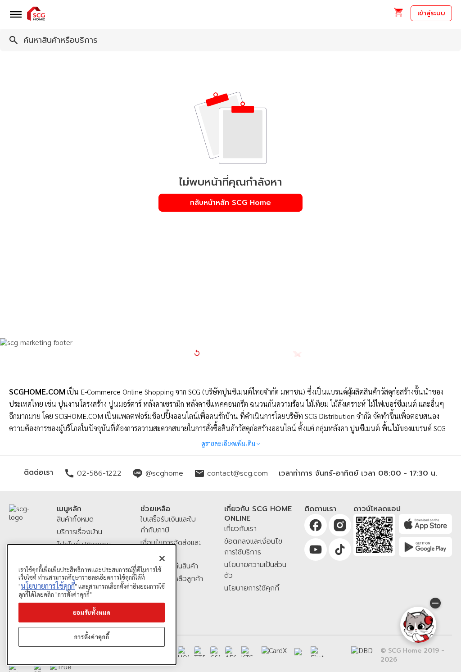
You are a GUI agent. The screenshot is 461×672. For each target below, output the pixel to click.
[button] (398, 15)
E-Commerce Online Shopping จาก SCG (140, 391)
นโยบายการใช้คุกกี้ (48, 585)
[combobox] (230, 40)
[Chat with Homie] (418, 624)
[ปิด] (162, 558)
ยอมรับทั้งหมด (92, 612)
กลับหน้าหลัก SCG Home (230, 202)
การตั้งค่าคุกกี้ (91, 636)
